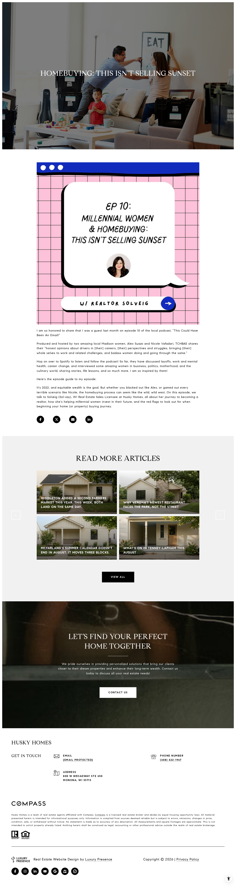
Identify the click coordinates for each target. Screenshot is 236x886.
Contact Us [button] (118, 692)
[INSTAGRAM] (25, 871)
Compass (100, 814)
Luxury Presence (98, 859)
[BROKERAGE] (75, 871)
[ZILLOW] (65, 871)
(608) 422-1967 (170, 760)
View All (118, 577)
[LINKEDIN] (35, 871)
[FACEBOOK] (15, 871)
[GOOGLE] (55, 871)
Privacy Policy (187, 859)
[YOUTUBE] (45, 871)
